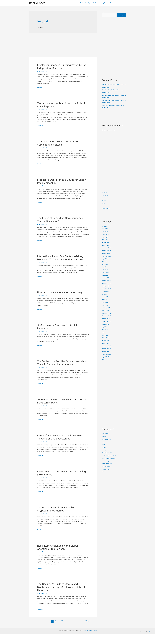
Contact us (122, 3)
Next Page (87, 621)
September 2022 (106, 321)
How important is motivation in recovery (59, 292)
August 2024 (105, 259)
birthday (104, 436)
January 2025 (105, 245)
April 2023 (105, 302)
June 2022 (105, 329)
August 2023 (105, 291)
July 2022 (104, 327)
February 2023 (106, 308)
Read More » (40, 87)
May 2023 (104, 299)
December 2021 (106, 346)
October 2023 (106, 286)
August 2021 (105, 357)
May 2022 (104, 332)
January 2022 (105, 343)
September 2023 (106, 289)
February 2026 (106, 237)
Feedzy (151, 632)
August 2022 (105, 324)
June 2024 (105, 264)
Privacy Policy (104, 3)
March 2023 (105, 305)
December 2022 (106, 313)
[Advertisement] (63, 45)
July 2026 (104, 226)
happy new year (106, 461)
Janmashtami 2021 (107, 463)
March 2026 (105, 234)
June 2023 (105, 297)
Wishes (104, 472)
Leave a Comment (42, 71)
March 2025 (105, 239)
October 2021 (105, 351)
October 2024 (106, 253)
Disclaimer (113, 3)
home (76, 3)
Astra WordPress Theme (91, 630)
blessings (88, 3)
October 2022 (106, 318)
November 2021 (106, 348)
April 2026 (105, 231)
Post (81, 3)
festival (95, 3)
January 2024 (106, 278)
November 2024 (106, 250)
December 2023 (106, 280)
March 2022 (105, 338)
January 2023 (106, 310)
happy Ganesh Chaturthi (109, 455)
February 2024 (106, 275)
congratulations (106, 439)
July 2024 (104, 261)
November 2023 (106, 283)
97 (62, 621)
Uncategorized (106, 469)
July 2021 (104, 359)
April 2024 (105, 269)
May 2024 (104, 267)
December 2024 (106, 248)
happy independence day (109, 458)
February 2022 (106, 340)
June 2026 (105, 229)
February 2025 (106, 242)
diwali (103, 444)
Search (104, 12)
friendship (105, 450)
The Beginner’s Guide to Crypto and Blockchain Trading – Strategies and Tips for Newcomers (62, 587)
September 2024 (106, 256)
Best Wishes (37, 3)
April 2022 (105, 335)
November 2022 (106, 316)
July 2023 (104, 294)
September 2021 (106, 354)
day (103, 442)
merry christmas (106, 466)
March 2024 (105, 272)
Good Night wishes (107, 453)
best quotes (105, 433)
